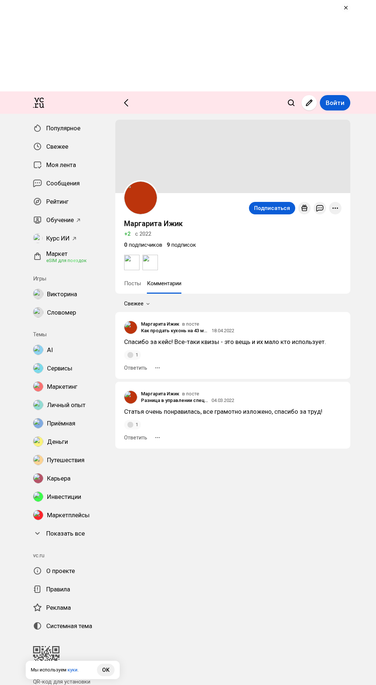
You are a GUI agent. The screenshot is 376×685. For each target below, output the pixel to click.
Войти (335, 102)
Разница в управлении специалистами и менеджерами (175, 400)
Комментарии (164, 283)
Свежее (134, 303)
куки (72, 670)
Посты (132, 283)
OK (105, 670)
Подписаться (272, 208)
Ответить (135, 368)
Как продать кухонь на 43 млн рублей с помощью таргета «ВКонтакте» (175, 330)
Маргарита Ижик (160, 324)
